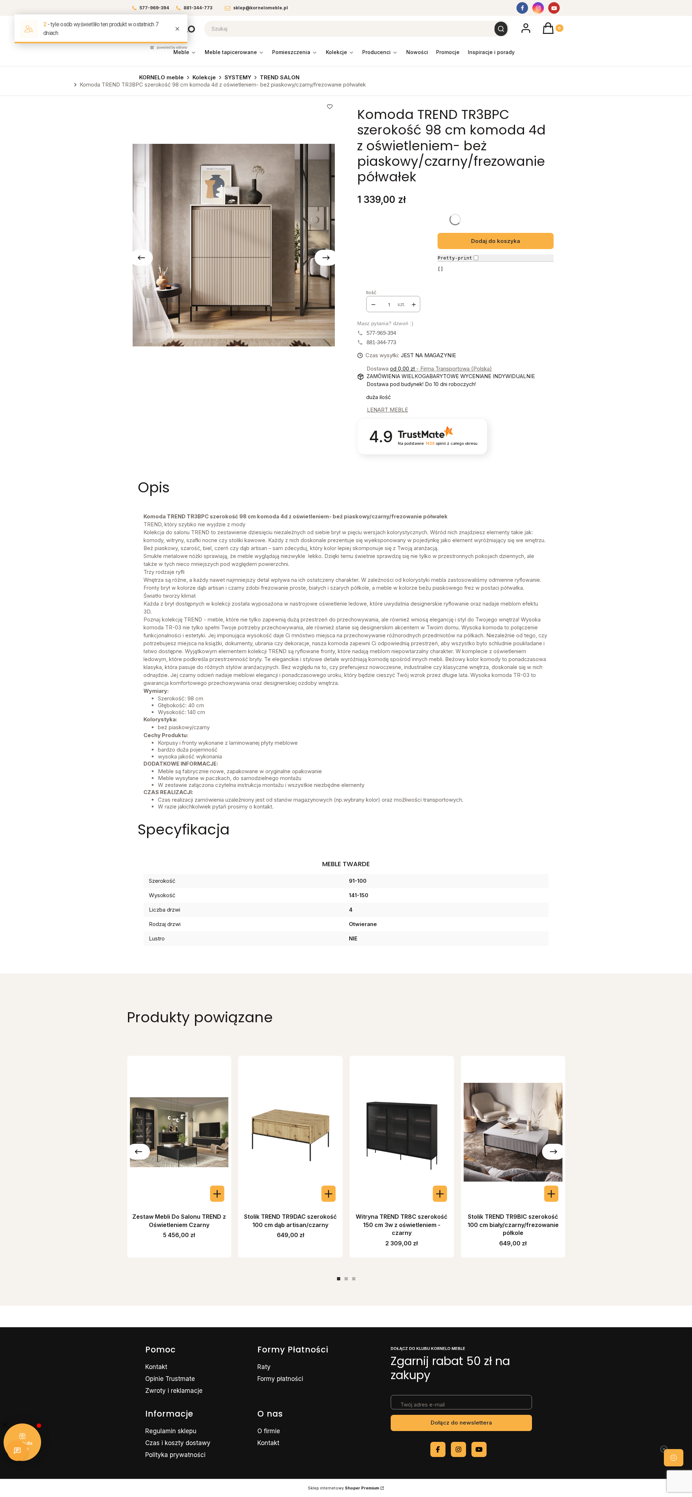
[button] (673, 1457)
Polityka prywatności (152, 1366)
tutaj (72, 1437)
